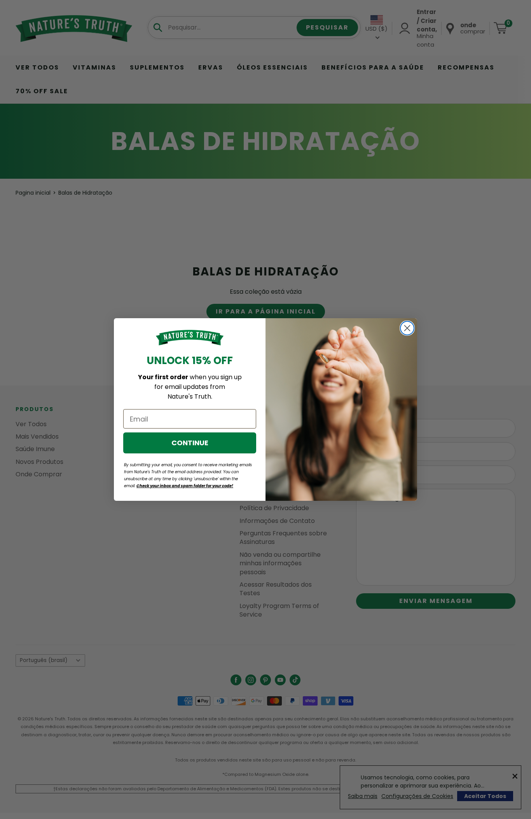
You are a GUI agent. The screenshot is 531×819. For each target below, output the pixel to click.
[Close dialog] (407, 328)
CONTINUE (189, 443)
